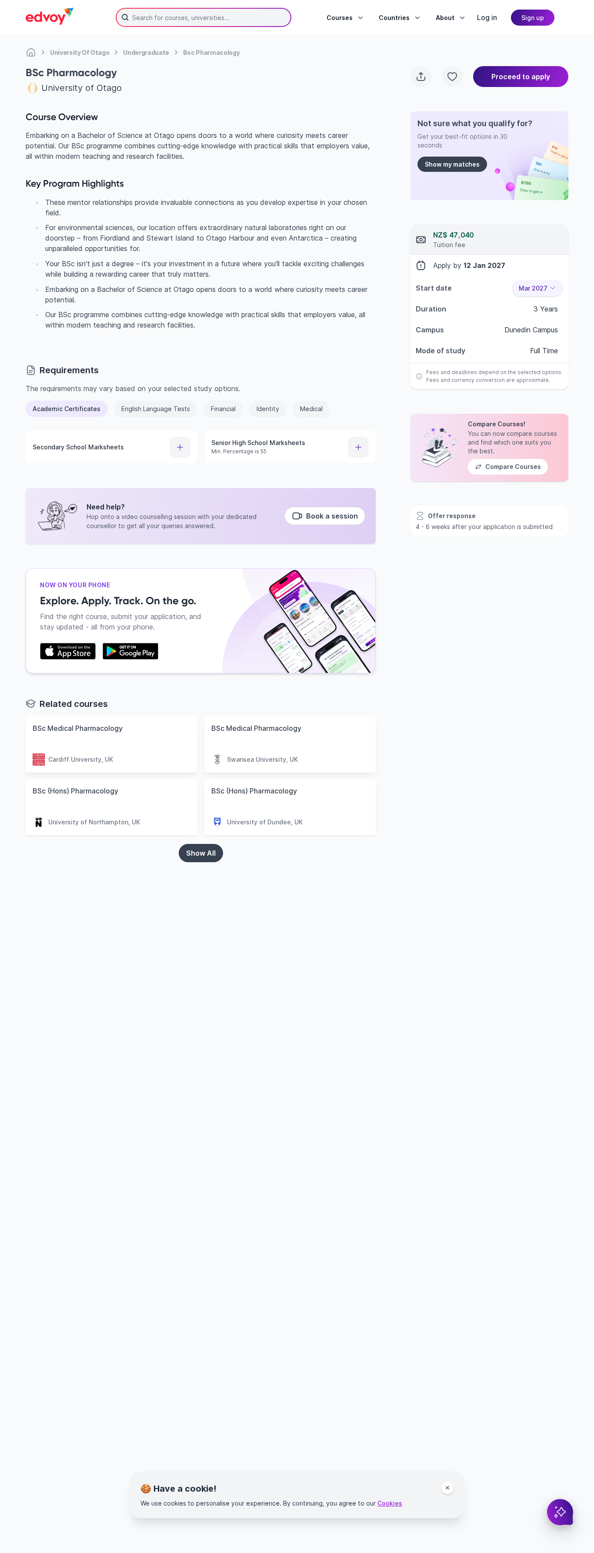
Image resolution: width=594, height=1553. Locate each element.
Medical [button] (311, 408)
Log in (487, 17)
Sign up (532, 17)
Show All (201, 853)
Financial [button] (223, 408)
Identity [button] (268, 408)
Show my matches (452, 164)
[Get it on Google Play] (130, 651)
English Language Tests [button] (155, 408)
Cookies (389, 1503)
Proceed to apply (520, 76)
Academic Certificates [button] (66, 408)
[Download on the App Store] (68, 651)
